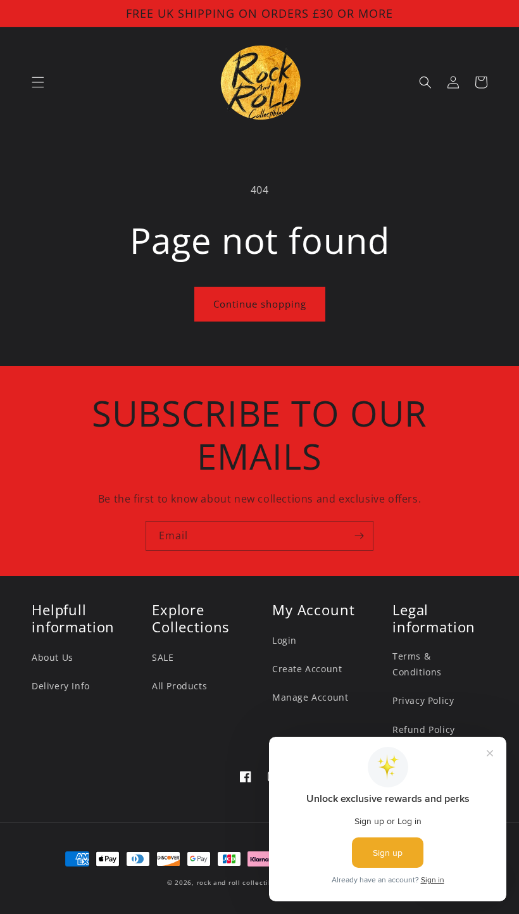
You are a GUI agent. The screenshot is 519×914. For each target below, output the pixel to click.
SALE (162, 657)
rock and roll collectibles (240, 882)
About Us (52, 657)
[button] (38, 82)
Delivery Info (61, 686)
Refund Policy (423, 729)
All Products (179, 686)
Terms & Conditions (417, 664)
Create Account (307, 669)
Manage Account (310, 697)
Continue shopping (259, 303)
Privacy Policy (423, 700)
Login (284, 640)
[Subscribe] (359, 536)
